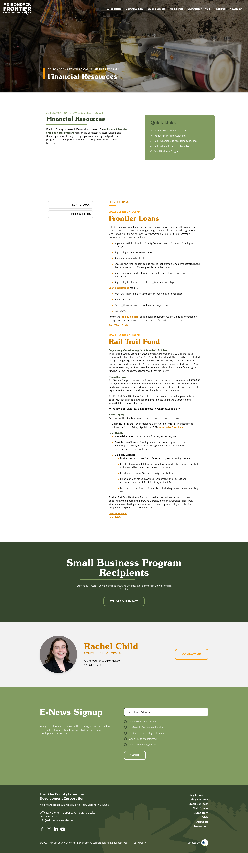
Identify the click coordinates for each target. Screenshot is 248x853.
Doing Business (134, 8)
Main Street (176, 8)
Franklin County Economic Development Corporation (62, 796)
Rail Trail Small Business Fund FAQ (172, 146)
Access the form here (171, 427)
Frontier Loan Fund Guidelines (170, 135)
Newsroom (236, 8)
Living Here (194, 8)
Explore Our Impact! (124, 601)
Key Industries (113, 8)
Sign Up (135, 755)
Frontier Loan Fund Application (170, 130)
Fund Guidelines (118, 513)
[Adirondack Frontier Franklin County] (17, 9)
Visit (207, 8)
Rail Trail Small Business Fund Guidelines (176, 140)
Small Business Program (167, 151)
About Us (220, 8)
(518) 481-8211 (92, 665)
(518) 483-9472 (48, 816)
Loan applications (119, 288)
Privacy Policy (138, 842)
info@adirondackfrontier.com (57, 820)
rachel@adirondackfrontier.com (103, 660)
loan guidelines (129, 316)
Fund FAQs (115, 516)
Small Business (156, 8)
